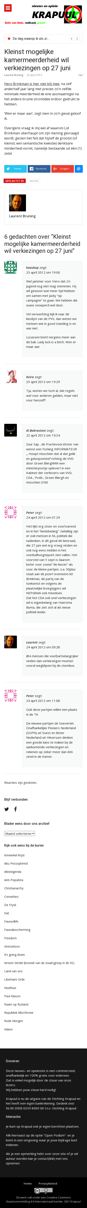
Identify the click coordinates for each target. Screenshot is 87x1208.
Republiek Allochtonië (18, 1013)
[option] (46, 38)
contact (43, 1158)
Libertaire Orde (14, 979)
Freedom (10, 938)
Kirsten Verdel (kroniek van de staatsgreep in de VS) (39, 963)
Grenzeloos (12, 946)
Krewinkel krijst (14, 855)
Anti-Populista (13, 880)
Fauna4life (11, 921)
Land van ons (13, 971)
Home (28, 1183)
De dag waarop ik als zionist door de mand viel (47, 39)
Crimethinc (11, 897)
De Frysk (10, 905)
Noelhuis (10, 988)
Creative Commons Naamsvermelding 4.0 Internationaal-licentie (38, 1200)
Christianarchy (13, 888)
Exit (6, 913)
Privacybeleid (48, 1183)
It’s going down (14, 955)
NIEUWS (34, 180)
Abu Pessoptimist (16, 863)
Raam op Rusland (16, 1004)
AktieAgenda (12, 872)
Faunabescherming (17, 930)
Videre (8, 1029)
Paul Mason (12, 996)
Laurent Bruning (13, 75)
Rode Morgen (13, 1021)
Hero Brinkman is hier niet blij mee (31, 83)
